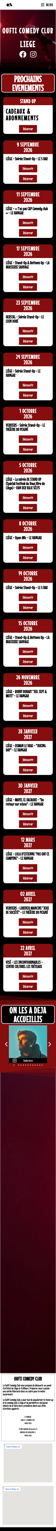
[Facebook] (22, 54)
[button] (6, 1044)
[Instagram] (33, 54)
